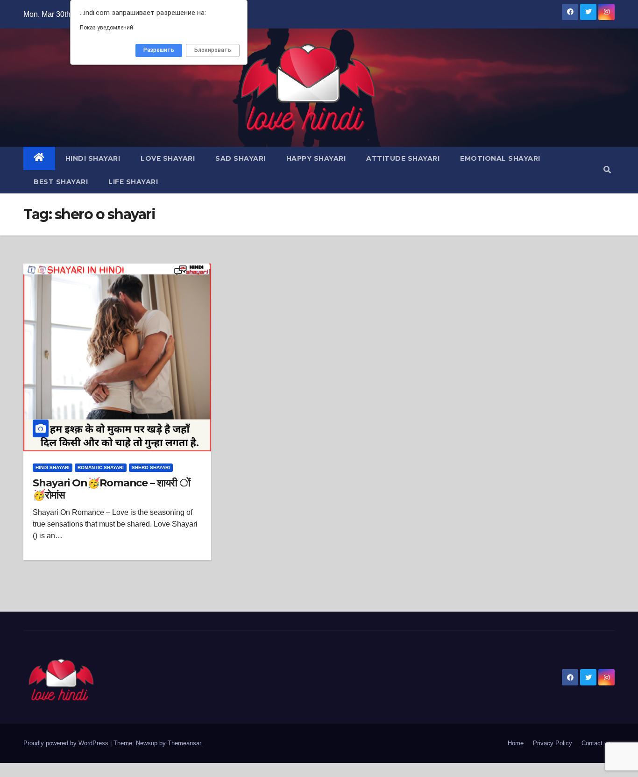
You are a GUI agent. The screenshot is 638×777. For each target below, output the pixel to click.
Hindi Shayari (93, 158)
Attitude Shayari (403, 158)
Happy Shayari (316, 158)
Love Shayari (168, 158)
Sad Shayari (240, 158)
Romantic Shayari (101, 467)
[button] (607, 170)
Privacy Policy (552, 743)
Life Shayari (133, 182)
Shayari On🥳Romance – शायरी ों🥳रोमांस (111, 489)
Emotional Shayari (500, 158)
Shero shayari (151, 467)
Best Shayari (61, 182)
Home (516, 743)
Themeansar (184, 743)
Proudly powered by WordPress (66, 743)
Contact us (596, 743)
